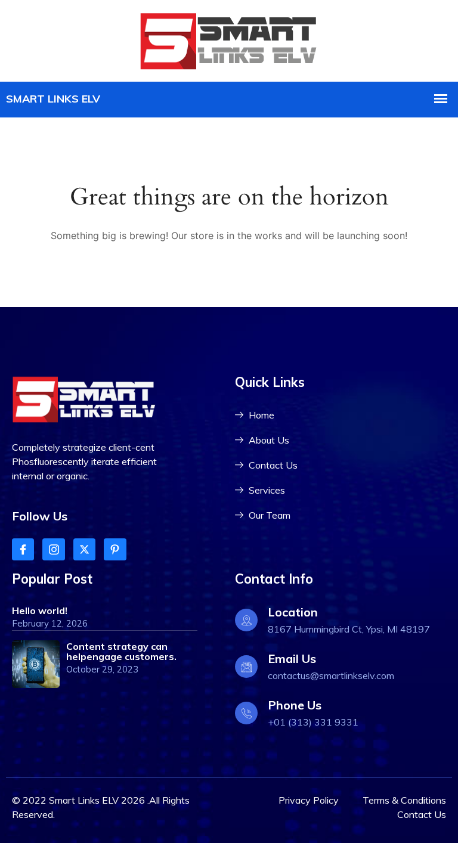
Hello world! (39, 610)
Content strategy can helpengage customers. (121, 651)
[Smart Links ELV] (229, 39)
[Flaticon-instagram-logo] (53, 549)
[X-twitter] (84, 549)
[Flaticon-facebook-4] (23, 549)
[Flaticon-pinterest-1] (115, 549)
